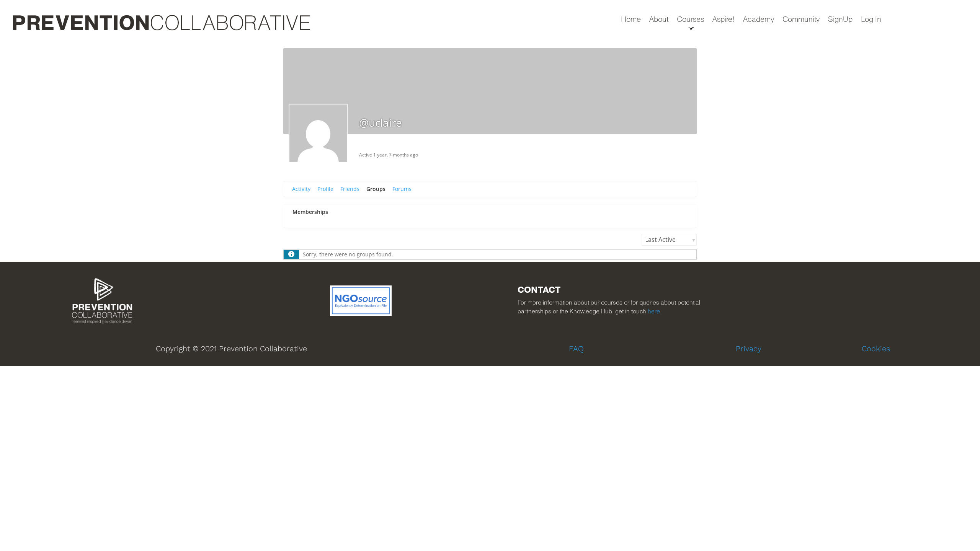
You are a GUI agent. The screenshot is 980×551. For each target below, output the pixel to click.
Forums (402, 188)
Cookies (876, 348)
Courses (690, 20)
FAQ (576, 348)
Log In (871, 20)
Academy (758, 20)
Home (631, 20)
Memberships (310, 211)
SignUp (840, 20)
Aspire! (723, 20)
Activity (301, 188)
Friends (349, 188)
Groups (375, 188)
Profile (325, 188)
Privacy (748, 348)
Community (801, 20)
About (658, 20)
